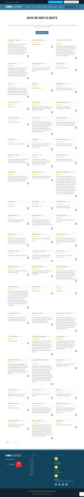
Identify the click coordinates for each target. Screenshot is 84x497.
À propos (33, 6)
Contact (55, 6)
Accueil (28, 6)
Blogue (50, 6)
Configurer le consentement (45, 493)
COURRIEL (57, 470)
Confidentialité (36, 493)
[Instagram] (70, 7)
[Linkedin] (73, 7)
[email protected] (58, 472)
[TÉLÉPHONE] (56, 458)
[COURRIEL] (56, 467)
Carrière (45, 6)
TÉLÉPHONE (57, 462)
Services (39, 6)
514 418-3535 (16, 2)
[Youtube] (77, 7)
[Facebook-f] (66, 7)
